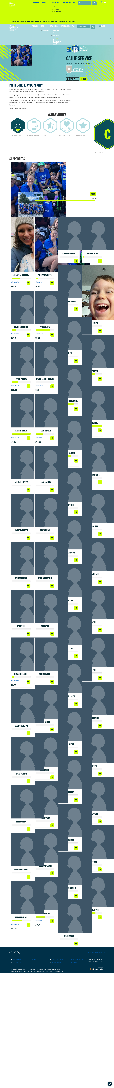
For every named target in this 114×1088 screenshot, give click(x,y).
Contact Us (42, 969)
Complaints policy (77, 959)
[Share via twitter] (71, 79)
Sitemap (74, 963)
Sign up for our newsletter (95, 953)
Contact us (35, 959)
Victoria (56, 9)
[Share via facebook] (67, 79)
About (44, 2)
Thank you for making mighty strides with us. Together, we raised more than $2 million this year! (43, 21)
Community (57, 12)
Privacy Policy (56, 969)
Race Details (55, 2)
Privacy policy (56, 963)
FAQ (74, 2)
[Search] (94, 3)
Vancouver (57, 7)
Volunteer (47, 7)
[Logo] (12, 4)
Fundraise (36, 2)
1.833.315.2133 (17, 963)
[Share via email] (74, 79)
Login (104, 2)
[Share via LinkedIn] (77, 79)
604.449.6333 (17, 959)
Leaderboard (67, 2)
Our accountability (58, 959)
